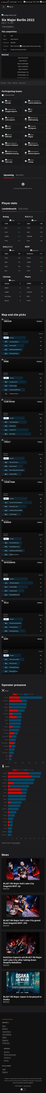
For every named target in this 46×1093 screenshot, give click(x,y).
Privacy (6, 1060)
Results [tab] (20, 175)
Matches (15, 83)
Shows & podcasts (10, 1055)
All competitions (8, 26)
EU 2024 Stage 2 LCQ (23, 78)
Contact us (7, 1057)
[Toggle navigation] (3, 7)
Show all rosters (9, 95)
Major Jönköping (23, 66)
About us (7, 1052)
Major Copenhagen (23, 63)
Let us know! (16, 843)
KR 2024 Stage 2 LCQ (23, 72)
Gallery (4, 1037)
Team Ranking (6, 1034)
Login (4, 1069)
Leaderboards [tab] (9, 208)
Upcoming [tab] (9, 175)
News (4, 1026)
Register (5, 1072)
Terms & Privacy (27, 1086)
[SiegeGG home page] (23, 1089)
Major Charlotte (23, 69)
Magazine (5, 1040)
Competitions (6, 1032)
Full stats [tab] (23, 208)
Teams (9, 83)
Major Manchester (23, 58)
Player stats (22, 83)
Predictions (6, 1043)
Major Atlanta (23, 60)
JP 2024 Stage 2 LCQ (23, 75)
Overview (3, 83)
